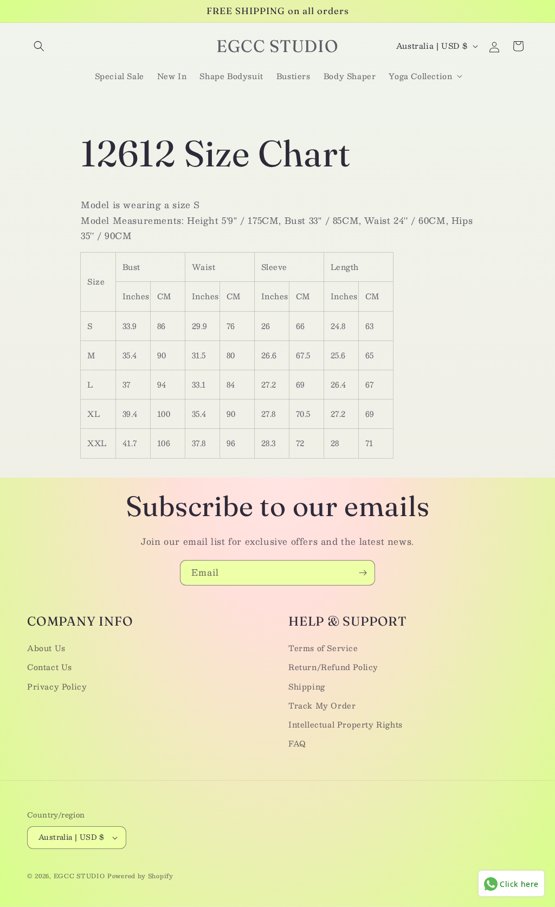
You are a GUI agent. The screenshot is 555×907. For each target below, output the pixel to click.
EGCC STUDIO (79, 876)
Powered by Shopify (140, 876)
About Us (46, 647)
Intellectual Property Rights (345, 724)
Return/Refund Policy (333, 666)
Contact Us (49, 666)
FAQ (297, 743)
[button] (39, 46)
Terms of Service (323, 647)
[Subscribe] (363, 573)
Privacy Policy (57, 686)
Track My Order (322, 705)
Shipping (306, 686)
